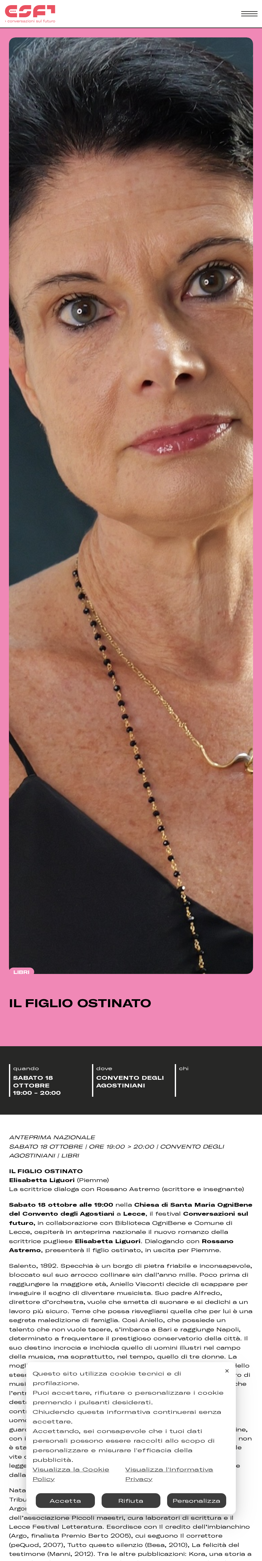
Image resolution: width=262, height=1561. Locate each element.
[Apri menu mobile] (249, 13)
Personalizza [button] (196, 1500)
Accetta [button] (65, 1500)
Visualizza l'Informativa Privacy (169, 1474)
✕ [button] (227, 1370)
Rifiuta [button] (130, 1500)
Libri (21, 972)
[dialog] (131, 1438)
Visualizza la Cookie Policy (71, 1474)
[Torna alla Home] (30, 13)
